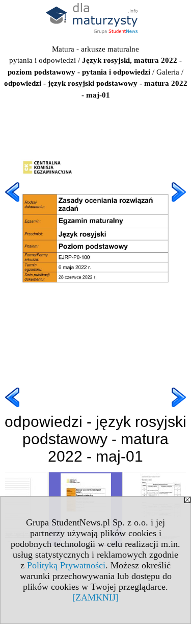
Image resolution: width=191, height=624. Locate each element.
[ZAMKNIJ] (95, 597)
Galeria (167, 72)
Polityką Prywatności (66, 565)
